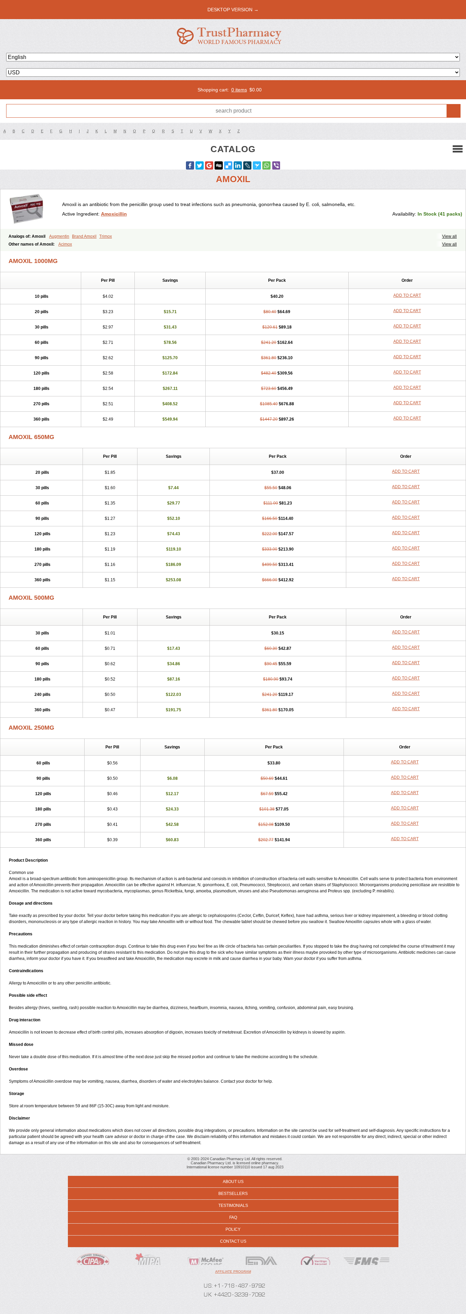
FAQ (233, 1217)
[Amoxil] (34, 209)
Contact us (233, 1241)
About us (233, 1181)
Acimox (65, 244)
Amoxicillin (114, 214)
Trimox (105, 236)
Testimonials (233, 1205)
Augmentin (59, 236)
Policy (233, 1229)
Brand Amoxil (84, 236)
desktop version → (233, 9)
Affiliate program (233, 1271)
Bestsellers (233, 1193)
